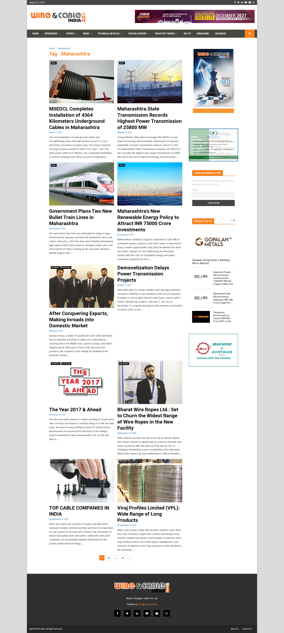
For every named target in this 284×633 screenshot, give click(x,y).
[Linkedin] (137, 613)
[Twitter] (127, 613)
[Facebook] (117, 613)
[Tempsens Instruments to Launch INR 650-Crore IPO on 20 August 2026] (201, 317)
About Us (235, 629)
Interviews (51, 33)
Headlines (56, 268)
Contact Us (247, 629)
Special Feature (137, 33)
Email (195, 189)
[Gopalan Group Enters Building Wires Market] (213, 242)
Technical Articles (109, 33)
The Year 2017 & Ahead (75, 409)
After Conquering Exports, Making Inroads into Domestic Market (78, 319)
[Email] (157, 613)
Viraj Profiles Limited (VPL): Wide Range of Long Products (148, 514)
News (86, 33)
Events (70, 33)
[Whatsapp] (166, 613)
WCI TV (187, 33)
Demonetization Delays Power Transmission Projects (143, 274)
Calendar (220, 33)
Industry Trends (165, 33)
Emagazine (203, 33)
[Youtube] (147, 613)
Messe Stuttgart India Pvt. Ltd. (142, 598)
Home (35, 33)
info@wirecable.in (148, 604)
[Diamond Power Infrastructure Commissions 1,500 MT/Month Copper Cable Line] (201, 277)
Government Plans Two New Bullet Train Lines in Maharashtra (80, 217)
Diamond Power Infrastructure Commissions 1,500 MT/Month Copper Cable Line (223, 278)
